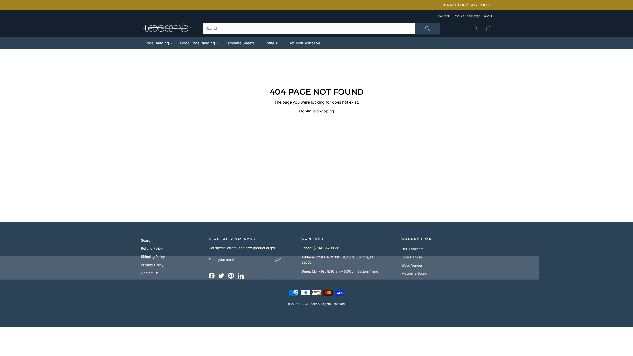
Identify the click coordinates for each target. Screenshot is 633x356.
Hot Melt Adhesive (304, 43)
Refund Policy (152, 248)
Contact (443, 16)
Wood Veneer (411, 265)
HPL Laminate (412, 249)
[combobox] (321, 28)
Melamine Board (414, 273)
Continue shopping (316, 111)
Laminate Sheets (240, 43)
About (488, 16)
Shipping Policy (153, 257)
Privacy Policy (152, 265)
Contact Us (149, 273)
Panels (271, 43)
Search (146, 240)
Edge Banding (157, 43)
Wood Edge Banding (197, 43)
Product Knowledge (466, 16)
